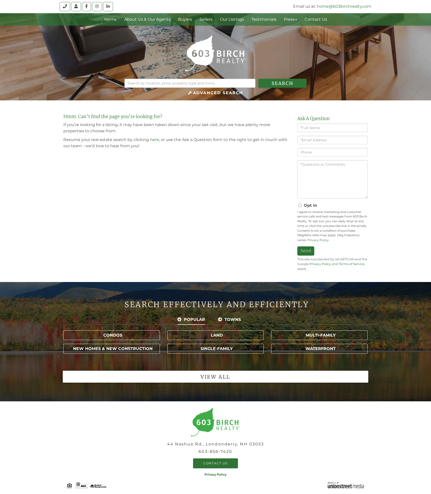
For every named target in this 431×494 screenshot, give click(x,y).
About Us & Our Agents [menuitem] (147, 19)
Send (306, 250)
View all (215, 377)
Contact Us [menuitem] (316, 19)
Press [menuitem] (289, 19)
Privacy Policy (318, 240)
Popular (194, 319)
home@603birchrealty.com (344, 6)
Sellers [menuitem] (206, 19)
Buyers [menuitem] (185, 19)
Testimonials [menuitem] (263, 19)
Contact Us (215, 463)
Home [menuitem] (110, 19)
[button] (282, 83)
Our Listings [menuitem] (232, 19)
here (154, 139)
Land (217, 335)
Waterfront (321, 348)
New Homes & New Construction (113, 348)
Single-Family (217, 348)
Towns (232, 319)
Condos (112, 335)
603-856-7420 (215, 451)
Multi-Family (321, 335)
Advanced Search (218, 92)
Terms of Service (352, 264)
